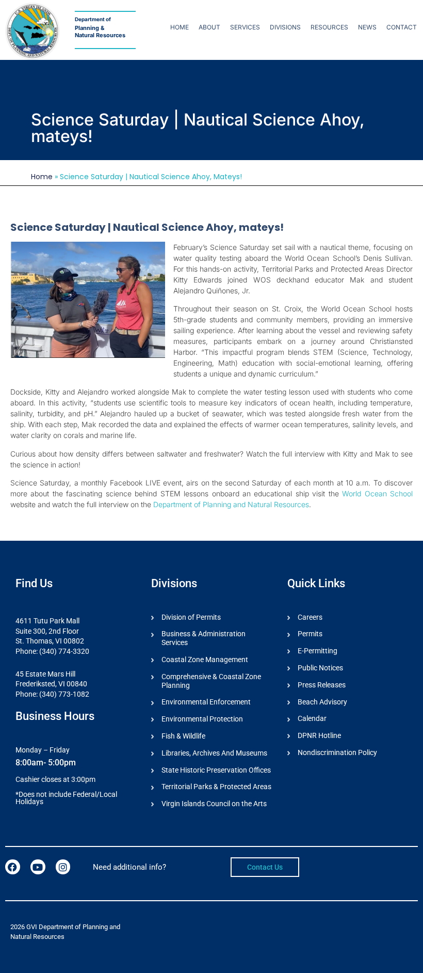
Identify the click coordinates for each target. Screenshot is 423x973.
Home (179, 27)
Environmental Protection (202, 719)
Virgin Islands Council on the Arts (214, 803)
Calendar (312, 718)
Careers (310, 617)
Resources (329, 27)
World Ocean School (377, 493)
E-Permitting (317, 651)
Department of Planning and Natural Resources (231, 504)
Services (245, 27)
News (367, 27)
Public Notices (320, 668)
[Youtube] (37, 866)
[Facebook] (12, 866)
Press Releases (322, 685)
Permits (310, 634)
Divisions (285, 27)
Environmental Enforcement (206, 702)
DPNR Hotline (319, 735)
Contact (401, 27)
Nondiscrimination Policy (337, 752)
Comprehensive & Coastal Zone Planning (211, 680)
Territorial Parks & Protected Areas (216, 786)
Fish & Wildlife (183, 736)
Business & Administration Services (203, 638)
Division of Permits (191, 617)
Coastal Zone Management (204, 659)
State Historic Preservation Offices (216, 770)
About (209, 27)
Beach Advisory (322, 702)
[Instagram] (63, 866)
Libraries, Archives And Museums (214, 753)
